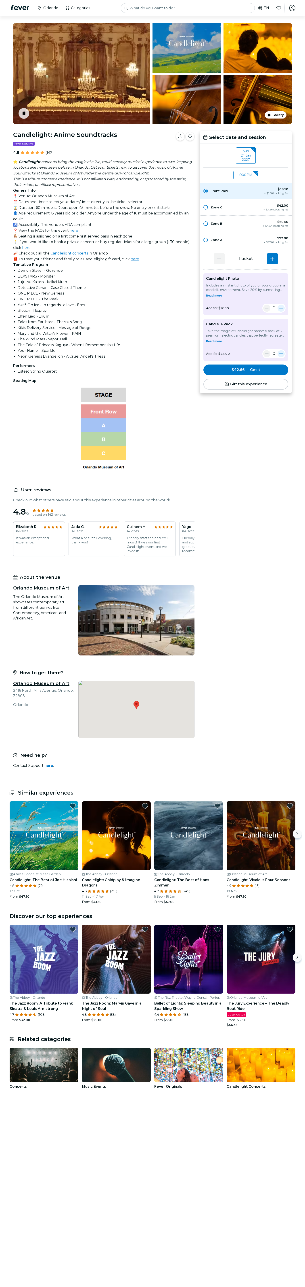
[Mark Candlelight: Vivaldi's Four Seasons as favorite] (290, 806)
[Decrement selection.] (219, 258)
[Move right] (297, 833)
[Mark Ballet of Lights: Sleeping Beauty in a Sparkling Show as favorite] (217, 929)
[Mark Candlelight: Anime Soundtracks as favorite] (190, 136)
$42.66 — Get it (246, 370)
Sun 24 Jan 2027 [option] (246, 155)
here (74, 230)
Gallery (278, 115)
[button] (246, 191)
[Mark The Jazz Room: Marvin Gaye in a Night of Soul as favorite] (145, 929)
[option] (246, 191)
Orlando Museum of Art (41, 683)
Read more (214, 295)
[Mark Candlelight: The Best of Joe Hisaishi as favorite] (73, 806)
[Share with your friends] (180, 136)
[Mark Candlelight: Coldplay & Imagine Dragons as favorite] (145, 806)
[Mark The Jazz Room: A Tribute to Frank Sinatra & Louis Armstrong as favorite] (73, 929)
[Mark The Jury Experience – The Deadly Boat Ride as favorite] (290, 929)
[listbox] (245, 156)
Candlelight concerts (69, 253)
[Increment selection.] (272, 258)
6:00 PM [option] (245, 175)
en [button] (266, 8)
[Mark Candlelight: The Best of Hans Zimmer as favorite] (217, 806)
